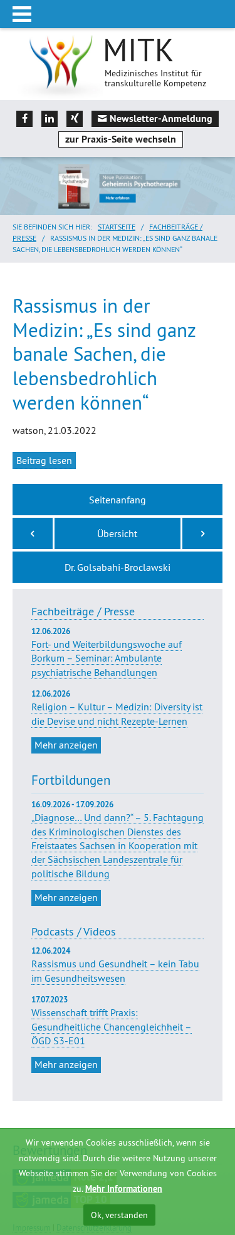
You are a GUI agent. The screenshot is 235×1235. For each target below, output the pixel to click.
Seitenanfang (117, 499)
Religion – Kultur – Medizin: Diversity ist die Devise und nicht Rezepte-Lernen (116, 707)
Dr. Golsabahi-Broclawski (117, 567)
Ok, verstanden (119, 1215)
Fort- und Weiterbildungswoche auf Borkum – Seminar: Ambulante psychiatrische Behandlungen (106, 652)
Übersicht (117, 533)
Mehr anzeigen (66, 744)
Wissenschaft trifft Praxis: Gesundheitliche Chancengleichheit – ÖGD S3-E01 (111, 1026)
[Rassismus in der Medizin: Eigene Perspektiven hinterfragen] (33, 533)
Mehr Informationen (123, 1188)
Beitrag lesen (44, 460)
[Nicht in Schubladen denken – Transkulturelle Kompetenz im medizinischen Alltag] (202, 533)
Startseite (116, 226)
